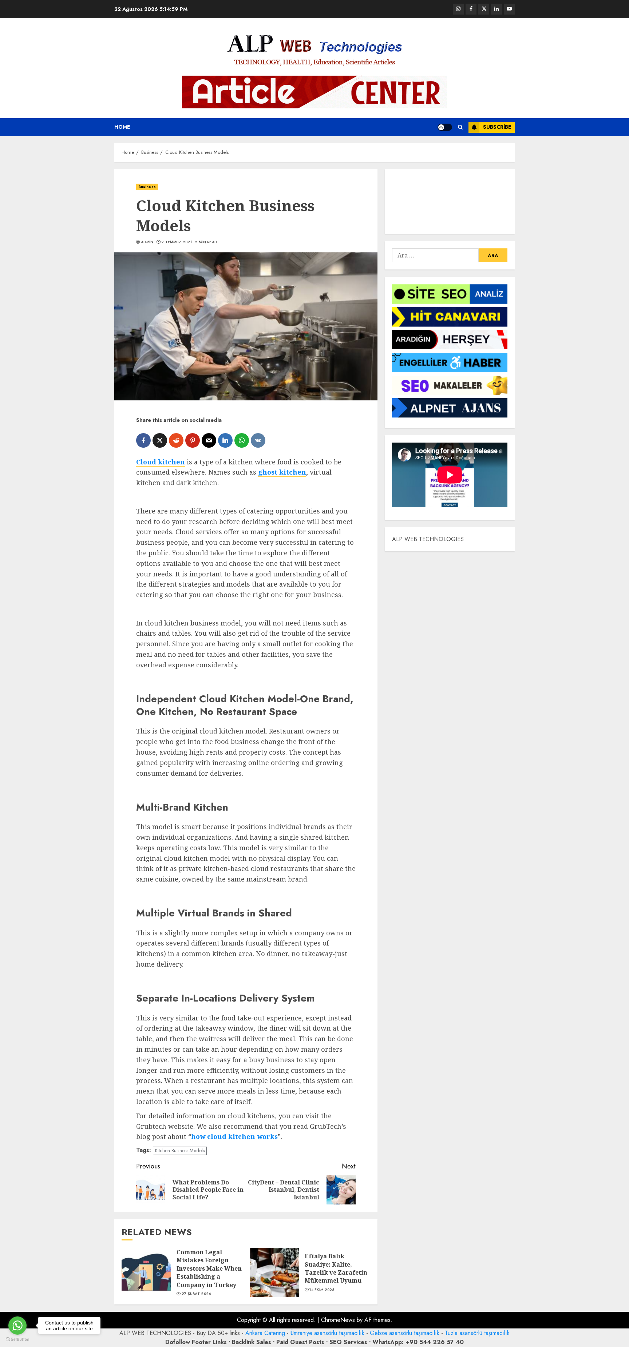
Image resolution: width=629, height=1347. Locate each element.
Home (122, 127)
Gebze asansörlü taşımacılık (404, 1333)
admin (147, 242)
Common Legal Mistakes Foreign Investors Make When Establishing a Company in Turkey (209, 1268)
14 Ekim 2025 (321, 1289)
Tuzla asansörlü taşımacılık (477, 1333)
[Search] (460, 127)
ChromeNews (338, 1320)
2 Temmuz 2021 (176, 242)
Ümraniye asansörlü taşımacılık (327, 1333)
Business (147, 186)
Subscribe (497, 127)
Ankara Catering (265, 1333)
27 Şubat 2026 (196, 1293)
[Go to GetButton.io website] (17, 1339)
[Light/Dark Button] (445, 127)
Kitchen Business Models (180, 1150)
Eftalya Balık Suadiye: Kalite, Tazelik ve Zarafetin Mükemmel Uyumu (336, 1268)
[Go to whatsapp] (17, 1325)
